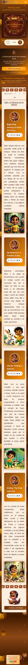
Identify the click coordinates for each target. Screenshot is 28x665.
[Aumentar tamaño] (24, 93)
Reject (15, 661)
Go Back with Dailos (16, 608)
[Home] (4, 2)
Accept (11, 661)
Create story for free (14, 68)
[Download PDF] (3, 89)
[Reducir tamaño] (15, 93)
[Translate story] (25, 89)
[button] (16, 2)
